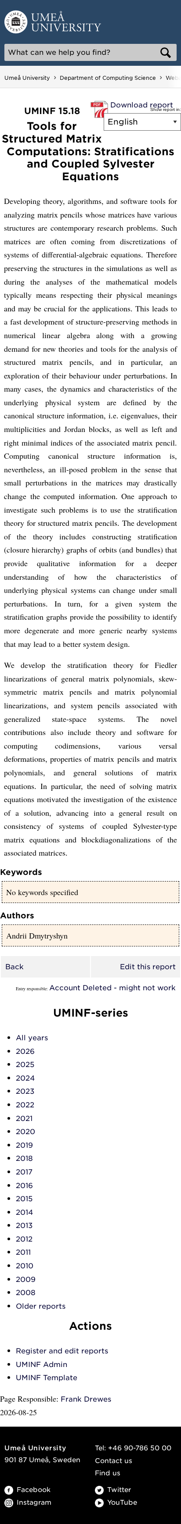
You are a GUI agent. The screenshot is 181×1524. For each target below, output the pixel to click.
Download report (141, 105)
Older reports (40, 1306)
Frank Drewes (86, 1399)
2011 (23, 1252)
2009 (26, 1279)
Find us (107, 1473)
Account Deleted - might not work (112, 988)
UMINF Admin (41, 1364)
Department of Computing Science (108, 78)
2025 (25, 1064)
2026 (25, 1051)
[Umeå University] (52, 21)
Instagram (34, 1502)
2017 (24, 1172)
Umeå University (27, 78)
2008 (26, 1292)
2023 (25, 1091)
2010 (24, 1266)
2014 (24, 1212)
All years (32, 1038)
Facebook (34, 1490)
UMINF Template (46, 1378)
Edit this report (148, 967)
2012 (24, 1239)
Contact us (113, 1461)
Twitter (119, 1490)
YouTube (122, 1502)
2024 (25, 1078)
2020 (25, 1132)
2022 (25, 1105)
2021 (24, 1118)
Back (14, 967)
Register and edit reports (62, 1351)
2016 (24, 1185)
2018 (24, 1158)
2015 (24, 1199)
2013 (24, 1225)
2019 (24, 1145)
